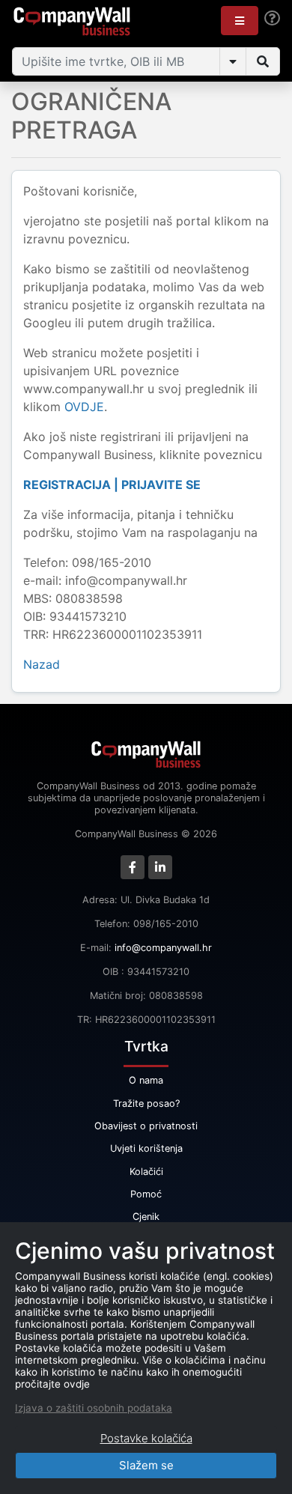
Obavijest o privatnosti (146, 1126)
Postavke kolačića (146, 1438)
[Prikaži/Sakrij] (232, 61)
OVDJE (84, 406)
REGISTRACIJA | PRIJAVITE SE (112, 484)
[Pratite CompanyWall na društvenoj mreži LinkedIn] (160, 867)
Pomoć (146, 1194)
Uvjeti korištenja (146, 1148)
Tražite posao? (146, 1103)
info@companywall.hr (163, 947)
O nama (146, 1080)
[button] (239, 20)
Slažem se (146, 1465)
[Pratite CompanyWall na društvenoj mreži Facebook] (133, 867)
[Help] (272, 18)
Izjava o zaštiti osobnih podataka (93, 1408)
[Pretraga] (263, 61)
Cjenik (146, 1216)
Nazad (41, 664)
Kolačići (146, 1171)
